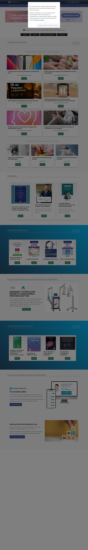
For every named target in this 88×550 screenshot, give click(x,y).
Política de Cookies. (39, 20)
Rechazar (51, 25)
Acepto (56, 25)
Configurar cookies (42, 25)
